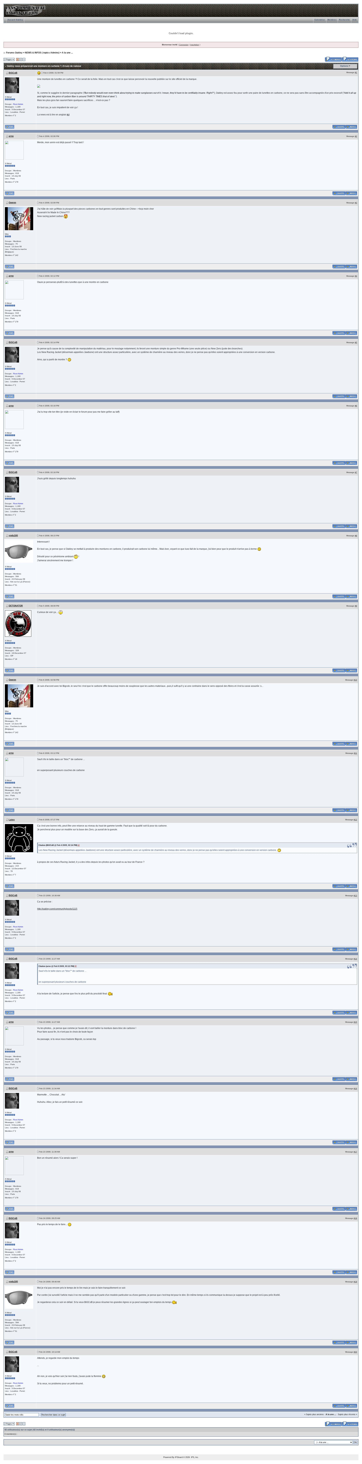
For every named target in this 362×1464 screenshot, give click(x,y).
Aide (354, 20)
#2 (356, 136)
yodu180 (13, 535)
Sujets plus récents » (347, 1414)
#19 (355, 1282)
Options (344, 66)
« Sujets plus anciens (314, 1414)
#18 (355, 1218)
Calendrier (319, 20)
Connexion (184, 45)
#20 (355, 1352)
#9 (356, 606)
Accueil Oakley (15, 20)
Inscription (194, 45)
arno (11, 136)
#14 (355, 959)
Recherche (344, 20)
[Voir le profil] (12, 85)
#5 (356, 342)
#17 (355, 1152)
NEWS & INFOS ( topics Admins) (42, 52)
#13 (355, 895)
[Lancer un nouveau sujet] (350, 59)
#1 (356, 72)
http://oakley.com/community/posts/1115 (57, 909)
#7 (356, 472)
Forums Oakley (14, 52)
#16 (355, 1088)
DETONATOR (16, 605)
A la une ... (67, 52)
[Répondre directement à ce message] (351, 126)
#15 (355, 1022)
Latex (12, 819)
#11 (355, 753)
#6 (356, 406)
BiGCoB (13, 73)
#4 (356, 276)
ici (68, 114)
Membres (332, 20)
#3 (356, 203)
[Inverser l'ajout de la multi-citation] (338, 126)
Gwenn (12, 202)
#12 (355, 820)
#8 (356, 536)
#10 (355, 680)
